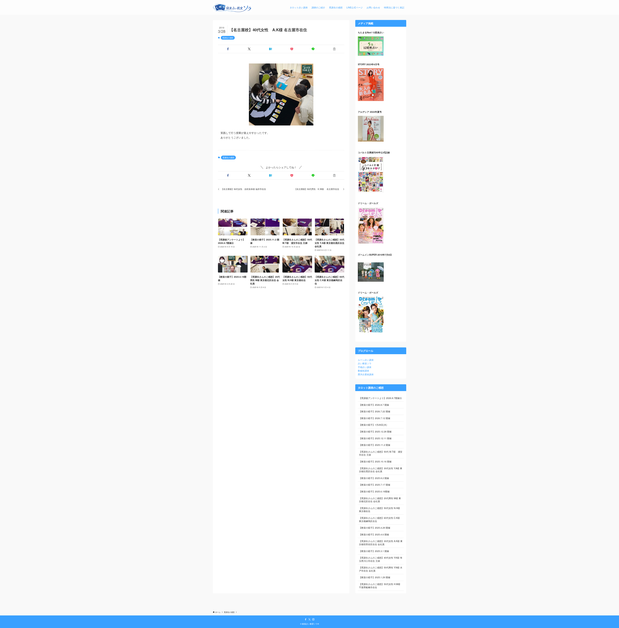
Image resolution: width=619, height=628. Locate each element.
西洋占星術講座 (366, 374)
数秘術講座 (363, 370)
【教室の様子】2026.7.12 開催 (374, 418)
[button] (228, 49)
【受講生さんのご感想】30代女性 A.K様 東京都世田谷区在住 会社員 (381, 542)
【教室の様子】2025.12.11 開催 (375, 438)
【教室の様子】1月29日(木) (373, 424)
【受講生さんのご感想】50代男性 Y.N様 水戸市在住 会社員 (380, 569)
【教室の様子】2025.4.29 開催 (374, 527)
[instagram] (313, 619)
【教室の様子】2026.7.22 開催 (374, 411)
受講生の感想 (227, 37)
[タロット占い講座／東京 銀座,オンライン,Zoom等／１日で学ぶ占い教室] (232, 7)
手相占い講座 (364, 367)
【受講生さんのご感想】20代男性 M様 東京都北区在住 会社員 (380, 500)
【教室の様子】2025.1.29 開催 (374, 577)
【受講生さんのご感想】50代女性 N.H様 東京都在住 (379, 509)
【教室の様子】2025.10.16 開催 (375, 461)
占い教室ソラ (364, 363)
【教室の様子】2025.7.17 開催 (374, 484)
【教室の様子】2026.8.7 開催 (374, 404)
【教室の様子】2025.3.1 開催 (374, 551)
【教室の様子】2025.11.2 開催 (374, 444)
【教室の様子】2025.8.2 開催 (374, 478)
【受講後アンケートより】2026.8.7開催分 (380, 398)
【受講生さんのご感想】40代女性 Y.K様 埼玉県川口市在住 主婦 (380, 559)
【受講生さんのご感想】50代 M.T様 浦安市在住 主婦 (380, 453)
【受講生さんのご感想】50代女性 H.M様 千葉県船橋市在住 (379, 585)
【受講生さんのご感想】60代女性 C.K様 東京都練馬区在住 (379, 519)
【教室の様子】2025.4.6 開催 (374, 534)
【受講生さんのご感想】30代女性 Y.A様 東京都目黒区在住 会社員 (380, 470)
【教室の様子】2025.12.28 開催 (375, 431)
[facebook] (305, 619)
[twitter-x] (309, 619)
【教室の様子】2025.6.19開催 (374, 491)
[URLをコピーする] (334, 49)
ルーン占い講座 (366, 359)
